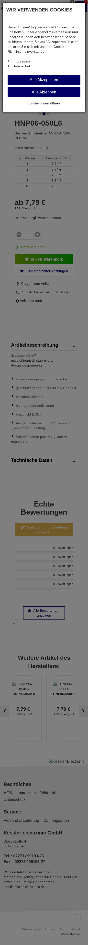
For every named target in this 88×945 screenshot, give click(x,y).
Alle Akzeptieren (44, 80)
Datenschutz (22, 66)
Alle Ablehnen (44, 92)
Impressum (21, 61)
